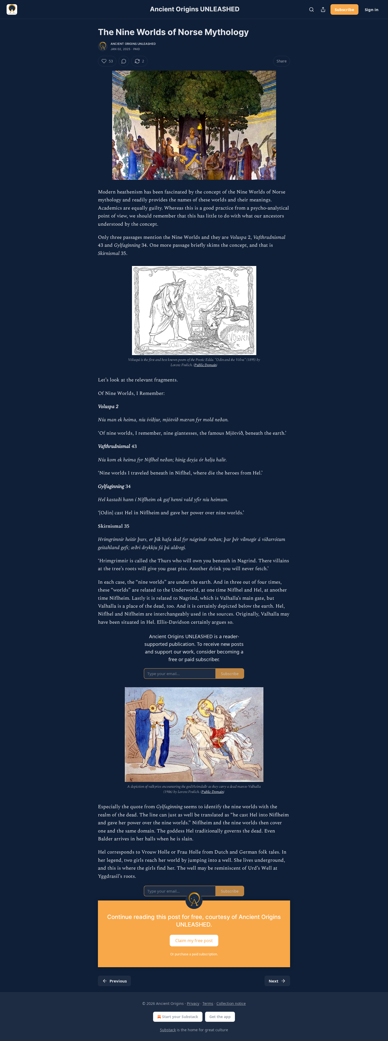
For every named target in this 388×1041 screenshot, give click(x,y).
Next (273, 981)
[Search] (311, 9)
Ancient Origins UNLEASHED (133, 44)
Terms (207, 1003)
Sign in (371, 9)
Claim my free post (194, 940)
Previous (118, 981)
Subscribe (344, 9)
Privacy (193, 1003)
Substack (168, 1029)
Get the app (220, 1016)
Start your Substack (180, 1016)
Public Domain (205, 365)
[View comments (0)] (124, 61)
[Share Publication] (323, 9)
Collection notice (231, 1003)
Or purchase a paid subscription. (194, 954)
